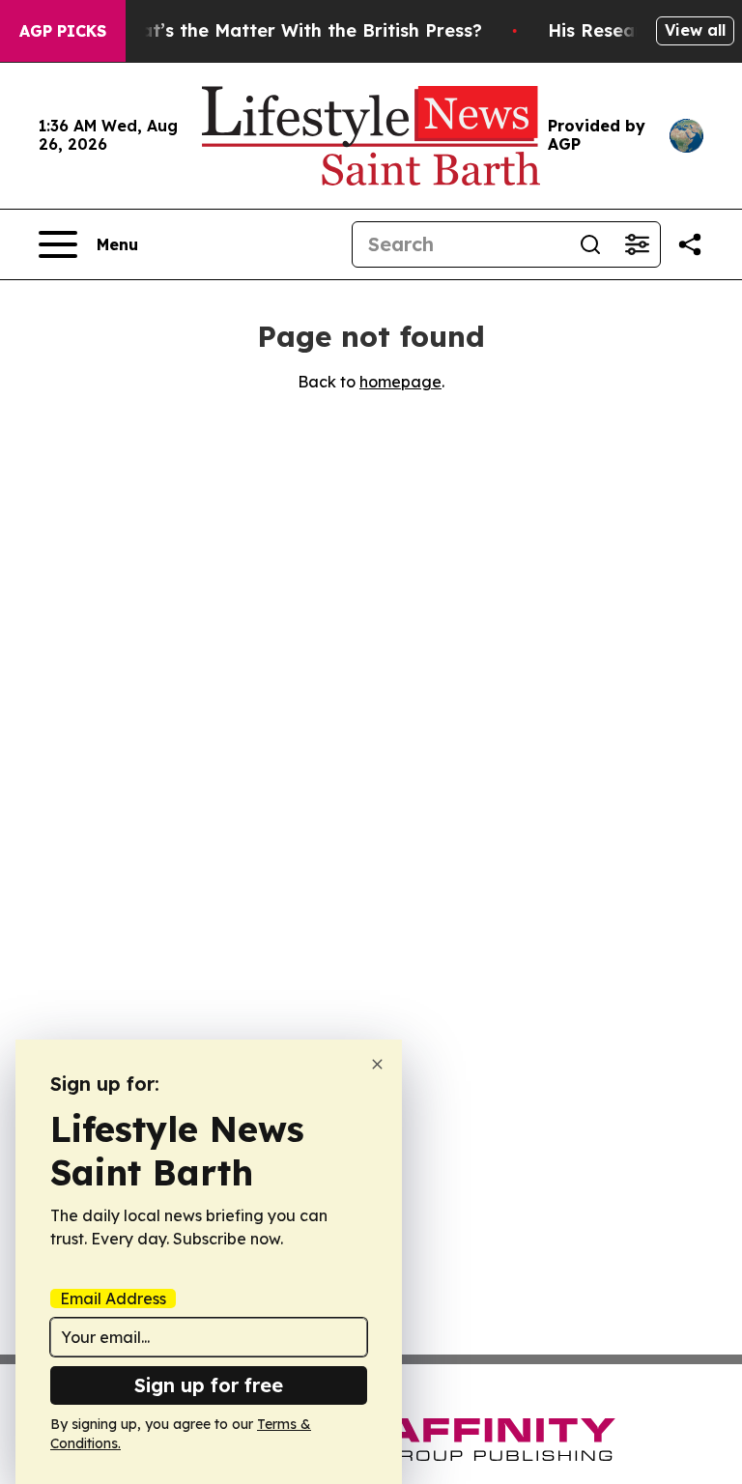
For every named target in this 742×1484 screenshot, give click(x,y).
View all (695, 30)
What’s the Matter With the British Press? (297, 30)
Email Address (113, 1298)
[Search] (590, 244)
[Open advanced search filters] (637, 244)
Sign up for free (208, 1385)
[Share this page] (689, 244)
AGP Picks (62, 31)
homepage (400, 381)
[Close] (377, 1064)
